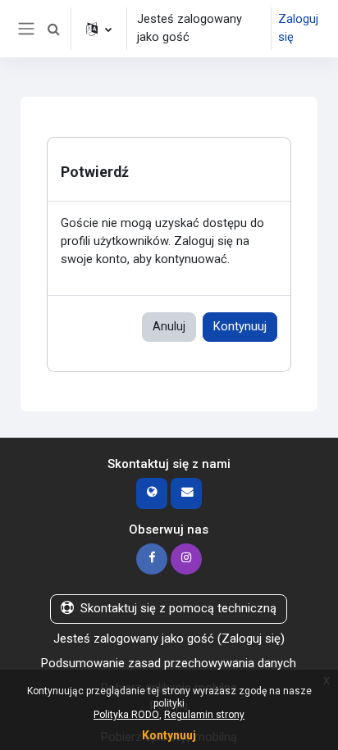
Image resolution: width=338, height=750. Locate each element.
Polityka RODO (126, 714)
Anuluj (169, 326)
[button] (53, 28)
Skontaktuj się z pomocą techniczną (178, 608)
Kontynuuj (240, 326)
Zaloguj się (298, 27)
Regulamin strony (204, 714)
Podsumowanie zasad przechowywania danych (168, 663)
